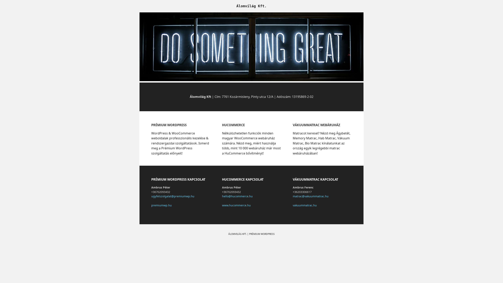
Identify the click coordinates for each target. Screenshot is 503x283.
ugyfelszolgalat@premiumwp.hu (172, 196)
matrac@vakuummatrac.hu (311, 196)
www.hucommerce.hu (236, 205)
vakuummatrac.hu (305, 205)
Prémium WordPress (262, 234)
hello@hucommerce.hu (237, 196)
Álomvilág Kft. (251, 6)
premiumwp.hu (161, 205)
